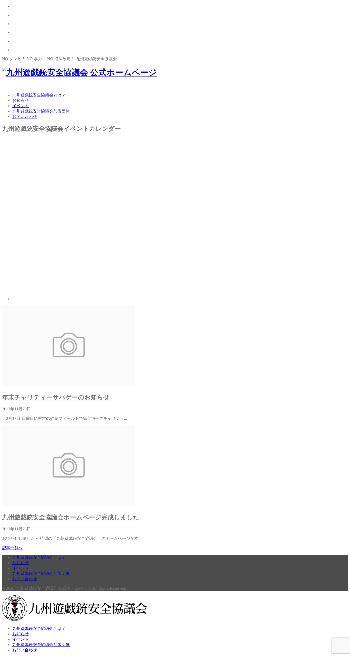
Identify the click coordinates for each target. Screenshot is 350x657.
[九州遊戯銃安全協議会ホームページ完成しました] (68, 506)
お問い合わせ (24, 116)
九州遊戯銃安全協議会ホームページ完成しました (70, 517)
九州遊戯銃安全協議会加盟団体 (41, 111)
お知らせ (20, 100)
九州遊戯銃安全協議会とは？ (39, 95)
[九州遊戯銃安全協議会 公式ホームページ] (79, 72)
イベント (20, 106)
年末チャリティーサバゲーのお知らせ (56, 397)
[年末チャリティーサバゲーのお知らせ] (68, 386)
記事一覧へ (12, 548)
